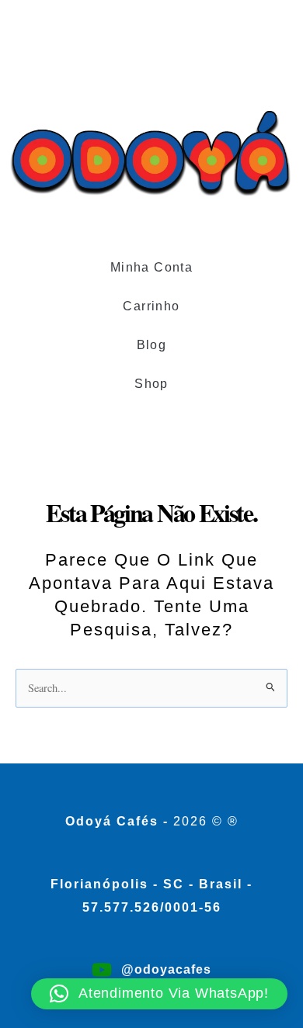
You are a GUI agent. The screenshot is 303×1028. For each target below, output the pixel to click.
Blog (152, 344)
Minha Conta (151, 267)
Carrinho (151, 306)
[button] (159, 993)
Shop (151, 383)
